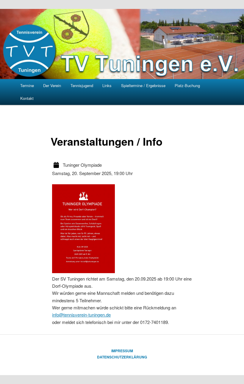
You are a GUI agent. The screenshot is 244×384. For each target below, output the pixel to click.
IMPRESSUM (122, 350)
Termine (27, 85)
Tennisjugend (82, 85)
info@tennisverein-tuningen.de (81, 314)
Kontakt (27, 98)
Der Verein (52, 85)
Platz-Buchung (187, 85)
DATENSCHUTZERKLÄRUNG (122, 357)
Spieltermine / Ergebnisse (143, 85)
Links (107, 85)
